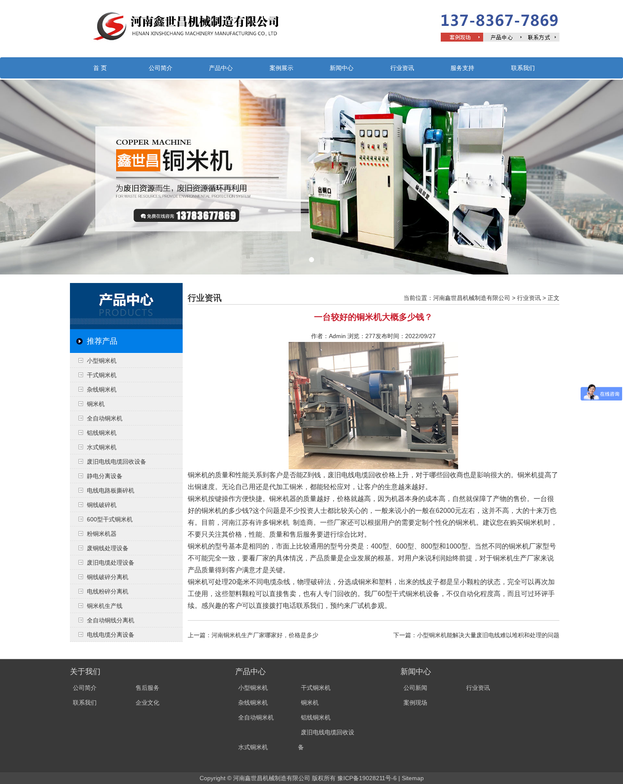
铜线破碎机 (102, 504)
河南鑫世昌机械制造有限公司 (471, 297)
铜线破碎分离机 (107, 577)
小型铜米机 (102, 360)
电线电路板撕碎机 (110, 490)
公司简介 (160, 67)
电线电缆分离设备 (110, 634)
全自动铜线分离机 (110, 620)
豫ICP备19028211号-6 (367, 778)
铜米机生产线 (104, 605)
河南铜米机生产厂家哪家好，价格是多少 (264, 635)
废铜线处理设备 (107, 548)
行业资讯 (402, 67)
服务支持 (462, 67)
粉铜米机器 (102, 533)
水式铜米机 (102, 447)
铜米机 (96, 403)
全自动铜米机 (104, 418)
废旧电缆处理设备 (110, 562)
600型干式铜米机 (110, 519)
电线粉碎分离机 (107, 591)
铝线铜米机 (102, 432)
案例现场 (415, 702)
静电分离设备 (104, 476)
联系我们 (523, 67)
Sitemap (413, 778)
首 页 (100, 67)
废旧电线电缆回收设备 (116, 461)
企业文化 (147, 702)
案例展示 (281, 67)
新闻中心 (341, 67)
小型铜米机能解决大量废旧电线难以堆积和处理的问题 (488, 635)
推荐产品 (102, 341)
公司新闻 (415, 687)
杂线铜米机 (102, 389)
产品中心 (221, 67)
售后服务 (147, 687)
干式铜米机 (102, 375)
